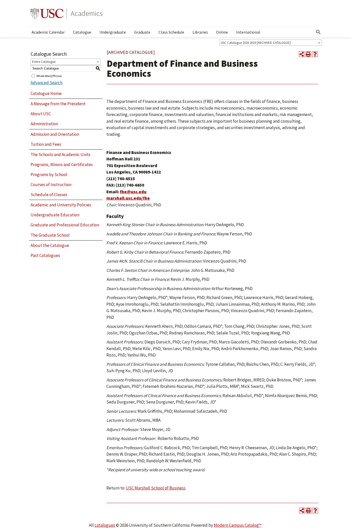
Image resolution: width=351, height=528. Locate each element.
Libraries (200, 32)
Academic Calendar (48, 32)
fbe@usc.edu (133, 192)
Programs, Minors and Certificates (62, 164)
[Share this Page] (301, 54)
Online (222, 32)
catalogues (105, 525)
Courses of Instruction (51, 184)
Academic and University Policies (61, 205)
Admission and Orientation (55, 134)
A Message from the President (58, 104)
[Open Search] (318, 32)
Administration (44, 124)
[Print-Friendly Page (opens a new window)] (308, 54)
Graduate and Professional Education (65, 225)
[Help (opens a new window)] (315, 54)
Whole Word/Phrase (49, 76)
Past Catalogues (45, 255)
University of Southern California (47, 13)
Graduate (142, 32)
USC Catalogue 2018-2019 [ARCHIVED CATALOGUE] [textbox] (256, 43)
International (248, 32)
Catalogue (82, 32)
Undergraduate (112, 32)
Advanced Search (46, 82)
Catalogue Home (46, 93)
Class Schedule (171, 32)
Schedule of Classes (49, 194)
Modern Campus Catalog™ (238, 525)
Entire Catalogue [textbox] (44, 62)
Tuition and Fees (46, 144)
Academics (87, 13)
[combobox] (270, 43)
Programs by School (49, 174)
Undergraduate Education (55, 215)
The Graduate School (50, 235)
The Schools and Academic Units (60, 154)
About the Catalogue (50, 245)
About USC (41, 114)
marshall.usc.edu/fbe (128, 198)
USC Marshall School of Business (156, 488)
